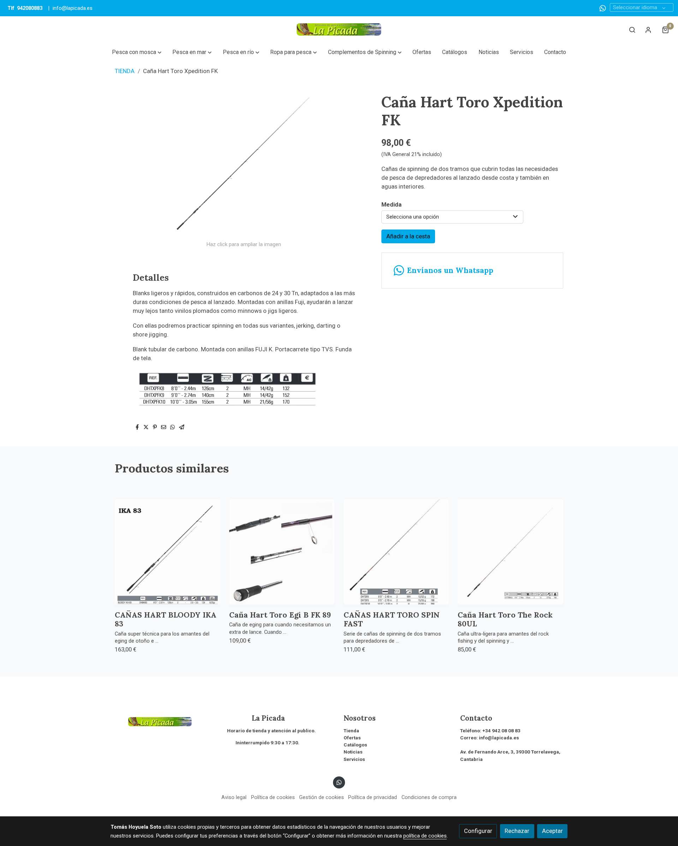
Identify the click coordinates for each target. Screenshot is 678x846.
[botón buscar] (632, 29)
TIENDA (125, 71)
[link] (339, 29)
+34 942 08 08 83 (501, 730)
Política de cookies (273, 797)
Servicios (354, 759)
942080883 (29, 8)
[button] (136, 52)
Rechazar (517, 830)
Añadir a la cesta (408, 236)
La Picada (256, 718)
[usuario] (648, 29)
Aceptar (552, 830)
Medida (391, 204)
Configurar (478, 830)
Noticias (353, 752)
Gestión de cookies (321, 797)
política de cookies (425, 836)
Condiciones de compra (429, 797)
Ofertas (352, 737)
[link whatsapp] (603, 7)
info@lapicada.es (73, 8)
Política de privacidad (372, 797)
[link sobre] (164, 721)
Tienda (351, 730)
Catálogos (355, 744)
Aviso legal (233, 797)
